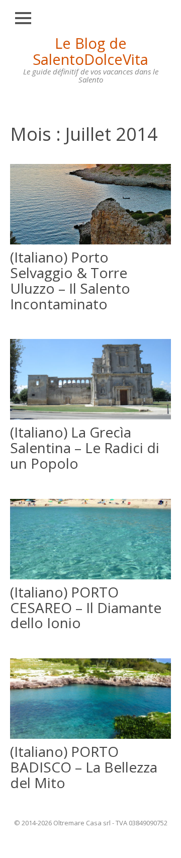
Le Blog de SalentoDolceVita (90, 51)
